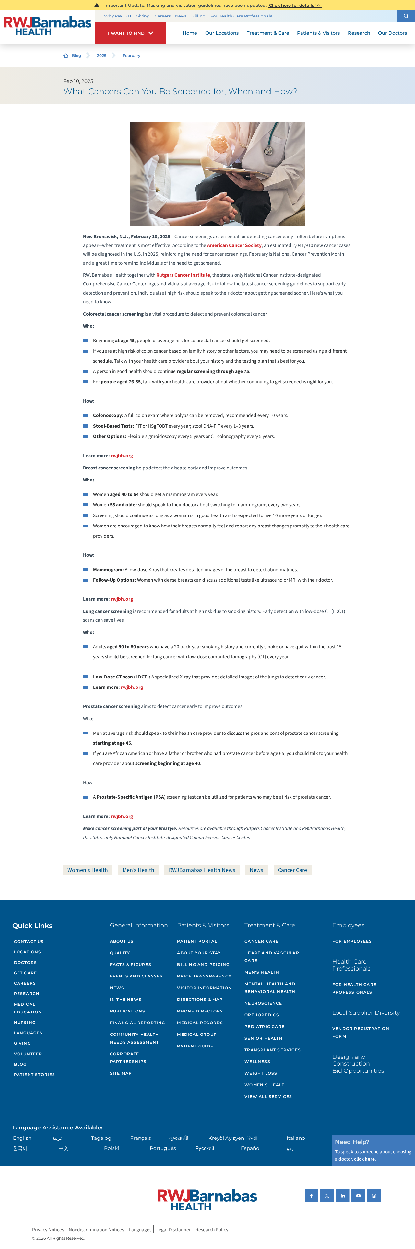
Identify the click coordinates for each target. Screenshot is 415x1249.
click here (364, 1158)
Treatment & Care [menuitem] (268, 33)
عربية (57, 1138)
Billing (198, 16)
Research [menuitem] (359, 33)
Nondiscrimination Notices (96, 1229)
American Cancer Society (234, 245)
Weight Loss (260, 1073)
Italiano (296, 1138)
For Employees (352, 941)
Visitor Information (204, 987)
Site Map (121, 1073)
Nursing (25, 1022)
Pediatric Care (264, 1026)
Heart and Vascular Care (271, 956)
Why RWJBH (117, 16)
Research (27, 993)
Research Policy (212, 1229)
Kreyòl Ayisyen (226, 1138)
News (180, 16)
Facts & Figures (130, 964)
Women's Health (87, 870)
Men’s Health (138, 870)
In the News (126, 999)
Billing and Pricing (203, 964)
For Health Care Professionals (241, 16)
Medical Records (200, 1022)
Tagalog (101, 1138)
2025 (101, 55)
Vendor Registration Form (360, 1032)
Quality (120, 952)
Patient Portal (197, 941)
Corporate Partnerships (128, 1057)
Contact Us (29, 941)
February (131, 55)
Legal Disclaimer (173, 1229)
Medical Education (28, 1008)
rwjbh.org (122, 455)
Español (251, 1148)
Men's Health (261, 972)
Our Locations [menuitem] (222, 33)
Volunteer (28, 1053)
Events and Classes (136, 976)
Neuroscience (263, 1003)
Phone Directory (200, 1011)
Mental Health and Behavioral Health (269, 987)
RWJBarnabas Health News (202, 870)
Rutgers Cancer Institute (183, 275)
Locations (28, 951)
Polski (111, 1148)
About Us (122, 941)
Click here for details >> (295, 5)
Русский (205, 1148)
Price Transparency (204, 976)
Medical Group (197, 1034)
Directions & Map (200, 999)
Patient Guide (195, 1046)
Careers (163, 16)
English (22, 1138)
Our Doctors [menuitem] (392, 33)
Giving (143, 16)
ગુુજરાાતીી (178, 1138)
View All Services (268, 1096)
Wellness (257, 1061)
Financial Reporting (137, 1022)
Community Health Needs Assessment (134, 1038)
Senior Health (263, 1038)
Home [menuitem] (190, 33)
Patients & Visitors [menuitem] (318, 33)
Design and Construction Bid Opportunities (358, 1063)
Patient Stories (34, 1074)
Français (140, 1138)
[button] (406, 16)
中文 (63, 1148)
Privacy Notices (48, 1229)
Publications (127, 1011)
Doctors (25, 962)
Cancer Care (292, 870)
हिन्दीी (252, 1138)
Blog (76, 55)
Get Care (25, 972)
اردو (291, 1148)
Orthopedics (261, 1014)
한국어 (20, 1148)
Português (163, 1148)
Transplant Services (272, 1049)
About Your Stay (199, 952)
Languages (28, 1032)
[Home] (47, 27)
